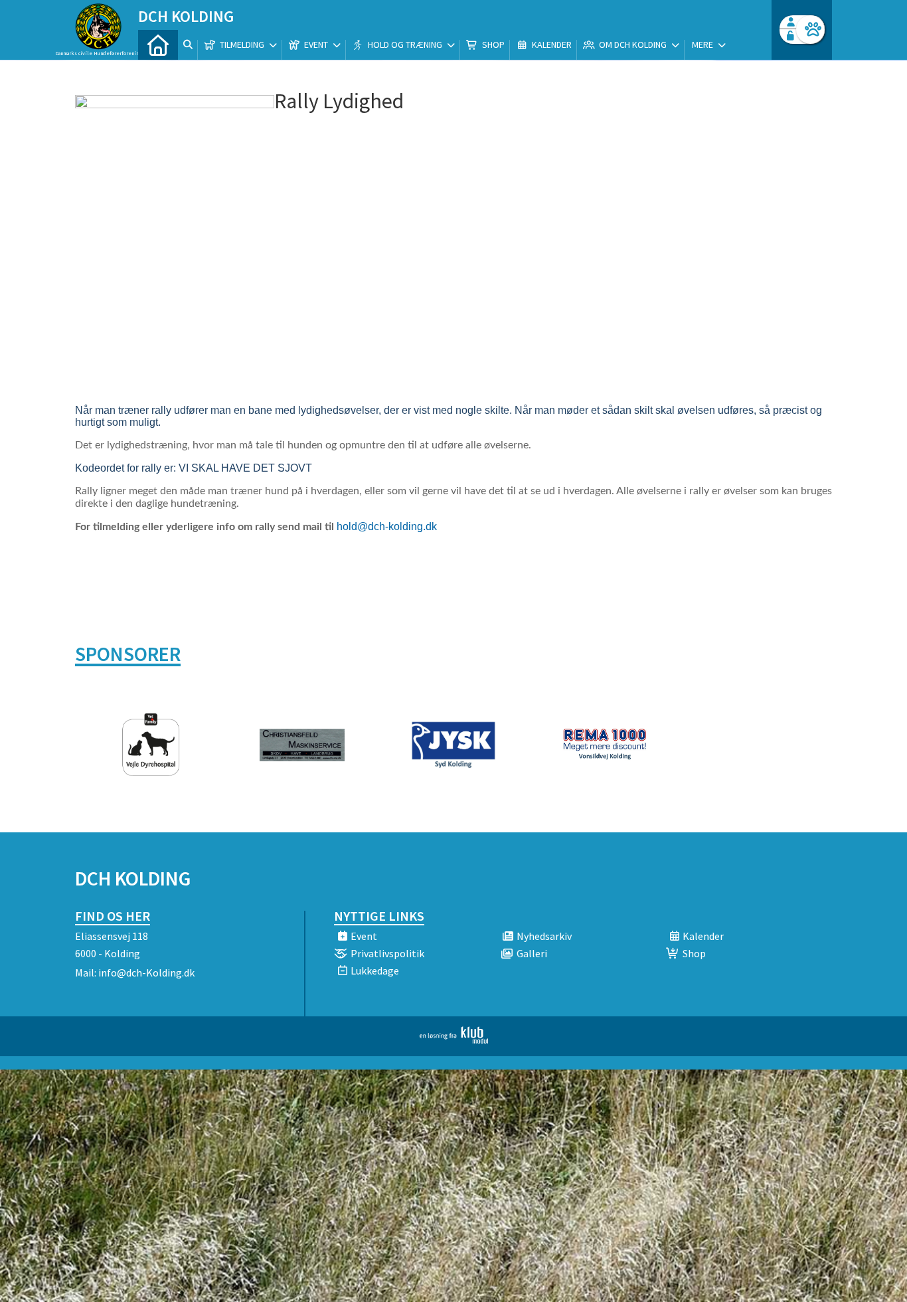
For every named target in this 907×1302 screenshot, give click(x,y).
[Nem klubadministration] (454, 1039)
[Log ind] (810, 29)
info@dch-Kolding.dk (146, 972)
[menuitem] (158, 45)
